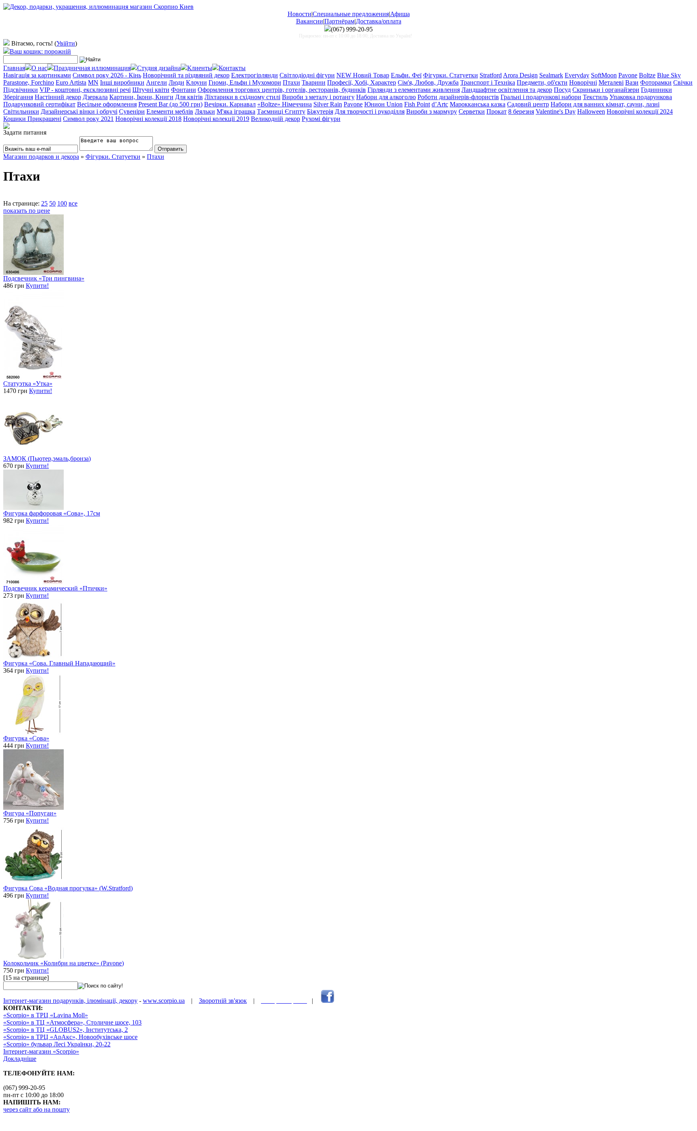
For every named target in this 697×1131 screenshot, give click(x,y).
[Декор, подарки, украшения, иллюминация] (98, 6)
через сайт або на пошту (36, 1109)
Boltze (647, 75)
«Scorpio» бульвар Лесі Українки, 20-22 (57, 1044)
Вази (632, 82)
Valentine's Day (556, 111)
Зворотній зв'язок (223, 1000)
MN (93, 82)
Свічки (683, 82)
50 (52, 203)
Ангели (156, 82)
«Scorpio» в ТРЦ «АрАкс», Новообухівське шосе (70, 1036)
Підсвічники (20, 89)
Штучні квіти (150, 89)
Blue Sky (669, 75)
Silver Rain (327, 104)
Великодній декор (275, 118)
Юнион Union (383, 104)
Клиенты (199, 67)
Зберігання (18, 97)
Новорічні (583, 82)
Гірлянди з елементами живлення (413, 89)
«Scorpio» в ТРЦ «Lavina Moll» (45, 1015)
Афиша (400, 13)
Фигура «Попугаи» (29, 813)
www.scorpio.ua (164, 1000)
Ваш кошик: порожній (40, 51)
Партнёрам (339, 21)
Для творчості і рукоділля (370, 111)
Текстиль (595, 97)
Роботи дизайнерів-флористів (458, 97)
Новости (299, 13)
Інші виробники (122, 82)
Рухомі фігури (321, 118)
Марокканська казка (477, 104)
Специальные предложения (351, 13)
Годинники (656, 89)
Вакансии (309, 21)
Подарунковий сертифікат (39, 104)
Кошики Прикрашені (32, 118)
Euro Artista (71, 82)
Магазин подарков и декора (41, 156)
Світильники (21, 111)
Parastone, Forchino (28, 82)
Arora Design (520, 75)
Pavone (627, 75)
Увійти (65, 43)
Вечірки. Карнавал (230, 104)
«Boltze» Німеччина (284, 104)
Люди (176, 82)
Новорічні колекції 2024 (640, 111)
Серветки (472, 111)
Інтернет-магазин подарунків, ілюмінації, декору (70, 1000)
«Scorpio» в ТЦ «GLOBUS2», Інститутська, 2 (65, 1029)
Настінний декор (58, 97)
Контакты (232, 67)
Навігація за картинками (37, 75)
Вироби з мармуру (431, 111)
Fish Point (417, 104)
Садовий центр (528, 104)
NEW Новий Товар (362, 75)
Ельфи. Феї (406, 75)
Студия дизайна (159, 67)
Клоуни (196, 82)
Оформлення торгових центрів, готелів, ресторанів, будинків (282, 89)
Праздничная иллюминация (92, 67)
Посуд (562, 89)
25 (44, 203)
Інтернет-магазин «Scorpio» (41, 1051)
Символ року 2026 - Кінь (107, 75)
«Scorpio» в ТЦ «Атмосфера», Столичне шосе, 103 (72, 1022)
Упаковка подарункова (640, 97)
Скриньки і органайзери (605, 89)
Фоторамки (656, 82)
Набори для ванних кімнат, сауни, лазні (605, 104)
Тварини (314, 82)
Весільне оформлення (107, 104)
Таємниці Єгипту (281, 111)
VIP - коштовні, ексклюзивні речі (85, 89)
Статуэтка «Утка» (27, 383)
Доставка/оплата (378, 21)
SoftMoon (604, 75)
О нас (39, 67)
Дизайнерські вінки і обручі (79, 111)
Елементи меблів (169, 111)
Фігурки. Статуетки (450, 75)
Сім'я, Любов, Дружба (428, 82)
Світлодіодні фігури (307, 75)
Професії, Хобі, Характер (361, 82)
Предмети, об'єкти (542, 82)
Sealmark (551, 75)
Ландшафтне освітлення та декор (506, 89)
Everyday (577, 75)
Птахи (291, 82)
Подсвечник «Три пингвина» (43, 278)
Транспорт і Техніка (487, 82)
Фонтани (183, 89)
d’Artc (440, 104)
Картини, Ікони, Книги (141, 97)
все (73, 203)
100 (62, 203)
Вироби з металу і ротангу (318, 97)
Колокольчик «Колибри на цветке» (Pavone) (63, 963)
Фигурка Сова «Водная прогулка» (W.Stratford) (68, 888)
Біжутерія (320, 111)
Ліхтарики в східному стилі (242, 97)
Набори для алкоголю (386, 97)
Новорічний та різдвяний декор (186, 75)
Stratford (491, 75)
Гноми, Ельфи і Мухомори (245, 82)
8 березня (521, 111)
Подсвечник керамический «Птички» (55, 588)
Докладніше (19, 1058)
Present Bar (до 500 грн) (170, 104)
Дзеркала (95, 97)
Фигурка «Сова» (26, 738)
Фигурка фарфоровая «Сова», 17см (51, 513)
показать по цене (26, 210)
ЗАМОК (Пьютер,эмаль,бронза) (47, 458)
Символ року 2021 (88, 118)
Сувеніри (132, 111)
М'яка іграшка (236, 111)
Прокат (496, 111)
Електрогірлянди (254, 75)
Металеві (611, 82)
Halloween (591, 111)
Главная (14, 67)
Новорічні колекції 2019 (216, 118)
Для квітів (189, 97)
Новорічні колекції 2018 (148, 118)
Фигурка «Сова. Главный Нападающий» (59, 663)
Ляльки (205, 111)
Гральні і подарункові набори (541, 97)
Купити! (37, 285)
